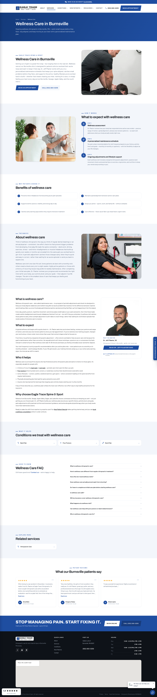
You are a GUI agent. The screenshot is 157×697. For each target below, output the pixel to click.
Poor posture (21, 371)
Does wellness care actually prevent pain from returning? (105, 482)
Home (17, 19)
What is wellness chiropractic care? (105, 466)
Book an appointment (27, 87)
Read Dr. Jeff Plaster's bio (121, 347)
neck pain (42, 368)
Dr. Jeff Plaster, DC (109, 353)
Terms (106, 694)
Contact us (35, 472)
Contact (99, 8)
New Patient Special (60, 409)
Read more (21, 596)
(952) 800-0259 (88, 649)
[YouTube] (22, 650)
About (42, 8)
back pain (34, 368)
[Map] (26, 650)
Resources (88, 8)
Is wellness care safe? (105, 492)
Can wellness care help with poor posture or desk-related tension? (105, 508)
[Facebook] (17, 650)
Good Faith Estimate (114, 694)
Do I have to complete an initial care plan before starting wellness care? (105, 487)
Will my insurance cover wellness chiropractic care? (105, 498)
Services (50, 8)
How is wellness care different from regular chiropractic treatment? (105, 471)
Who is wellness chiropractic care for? (105, 514)
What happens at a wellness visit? (105, 503)
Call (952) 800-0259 (50, 88)
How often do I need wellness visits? (105, 476)
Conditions (62, 8)
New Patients (75, 8)
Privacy (101, 694)
